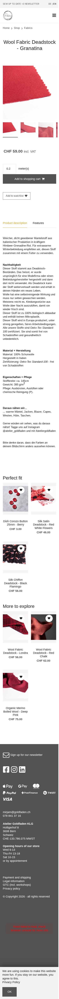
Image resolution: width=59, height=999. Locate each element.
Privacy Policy (11, 982)
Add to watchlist (14, 195)
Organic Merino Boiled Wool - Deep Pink (15, 711)
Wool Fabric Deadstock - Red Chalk (43, 653)
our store (33, 846)
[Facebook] (6, 770)
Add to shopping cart (27, 179)
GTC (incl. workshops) (17, 884)
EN (54, 4)
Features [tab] (38, 223)
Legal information (14, 881)
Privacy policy (11, 888)
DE (49, 4)
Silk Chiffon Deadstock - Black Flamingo (15, 583)
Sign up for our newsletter (25, 754)
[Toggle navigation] (54, 15)
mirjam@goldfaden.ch (16, 812)
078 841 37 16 (12, 815)
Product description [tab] (15, 223)
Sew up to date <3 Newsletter (21, 4)
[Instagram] (14, 770)
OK (10, 991)
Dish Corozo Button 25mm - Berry (15, 523)
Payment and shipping (17, 877)
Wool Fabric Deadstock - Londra (15, 651)
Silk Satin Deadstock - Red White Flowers (43, 525)
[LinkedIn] (22, 770)
